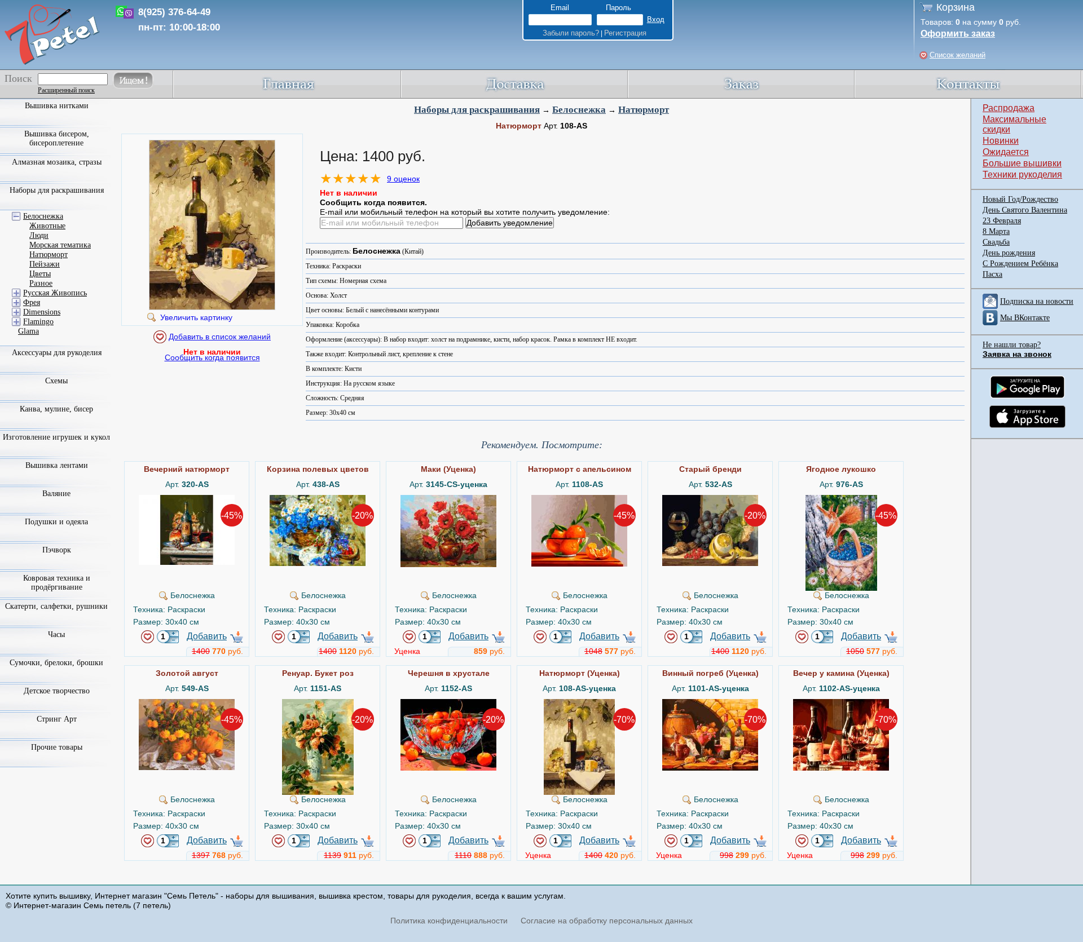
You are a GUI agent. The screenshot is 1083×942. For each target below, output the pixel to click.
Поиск (18, 78)
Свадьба (996, 242)
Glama (28, 331)
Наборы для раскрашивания (477, 109)
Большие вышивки (1022, 163)
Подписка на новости (1036, 301)
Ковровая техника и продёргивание (56, 582)
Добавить (207, 636)
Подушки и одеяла (56, 522)
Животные (47, 226)
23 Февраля (1002, 220)
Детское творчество (57, 691)
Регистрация (625, 33)
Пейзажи (44, 264)
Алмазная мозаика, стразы (57, 162)
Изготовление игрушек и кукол (56, 437)
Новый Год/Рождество (1020, 199)
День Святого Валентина (1025, 210)
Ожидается (1006, 152)
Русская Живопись (55, 293)
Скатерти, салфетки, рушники (56, 606)
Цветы (40, 273)
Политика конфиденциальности (449, 920)
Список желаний (957, 55)
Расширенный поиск (66, 90)
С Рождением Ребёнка (1020, 263)
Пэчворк (56, 550)
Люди (39, 235)
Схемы (56, 381)
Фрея (31, 302)
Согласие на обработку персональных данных (607, 920)
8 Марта (996, 231)
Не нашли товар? (1012, 344)
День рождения (1009, 253)
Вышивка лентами (56, 465)
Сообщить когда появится (212, 357)
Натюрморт (643, 109)
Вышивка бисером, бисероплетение (56, 138)
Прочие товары (56, 747)
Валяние (56, 493)
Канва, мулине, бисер (56, 409)
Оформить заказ (958, 33)
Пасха (992, 274)
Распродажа (1008, 108)
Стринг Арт (57, 719)
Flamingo (38, 321)
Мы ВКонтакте (1025, 317)
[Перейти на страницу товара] (187, 499)
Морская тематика (60, 245)
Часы (56, 634)
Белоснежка (579, 109)
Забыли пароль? (571, 33)
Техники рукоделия (1022, 174)
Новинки (1001, 140)
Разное (40, 283)
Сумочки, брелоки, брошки (56, 662)
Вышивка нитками (57, 105)
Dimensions (41, 312)
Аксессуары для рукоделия (57, 352)
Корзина (955, 7)
